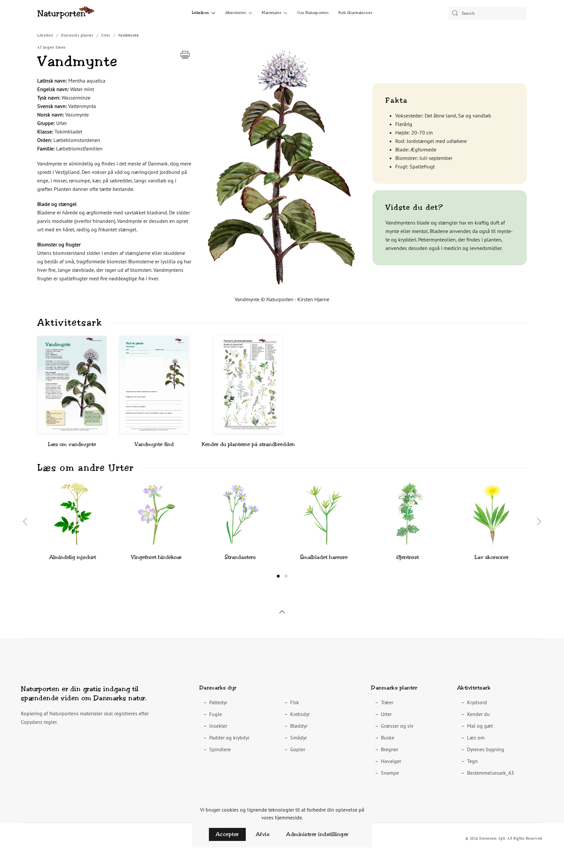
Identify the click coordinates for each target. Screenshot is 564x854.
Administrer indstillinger (317, 834)
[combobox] (487, 13)
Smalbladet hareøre (324, 557)
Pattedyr (218, 702)
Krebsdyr (300, 714)
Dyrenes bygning (485, 749)
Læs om (476, 737)
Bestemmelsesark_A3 (490, 772)
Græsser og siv (397, 725)
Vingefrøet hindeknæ (156, 557)
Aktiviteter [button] (235, 12)
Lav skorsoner (492, 557)
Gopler (297, 749)
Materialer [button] (271, 12)
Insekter (218, 725)
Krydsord (477, 702)
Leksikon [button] (200, 12)
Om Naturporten (313, 12)
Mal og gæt (480, 725)
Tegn (472, 761)
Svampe (390, 772)
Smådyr (298, 737)
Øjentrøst (407, 557)
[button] (282, 166)
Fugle (215, 714)
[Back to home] (65, 13)
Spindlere (220, 749)
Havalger (391, 761)
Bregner (389, 749)
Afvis (263, 834)
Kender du (478, 714)
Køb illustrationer (355, 12)
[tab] (278, 576)
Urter (386, 714)
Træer (387, 702)
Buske (387, 737)
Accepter (227, 834)
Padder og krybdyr (229, 737)
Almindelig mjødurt (72, 557)
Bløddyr (298, 725)
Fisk (294, 702)
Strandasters (240, 557)
